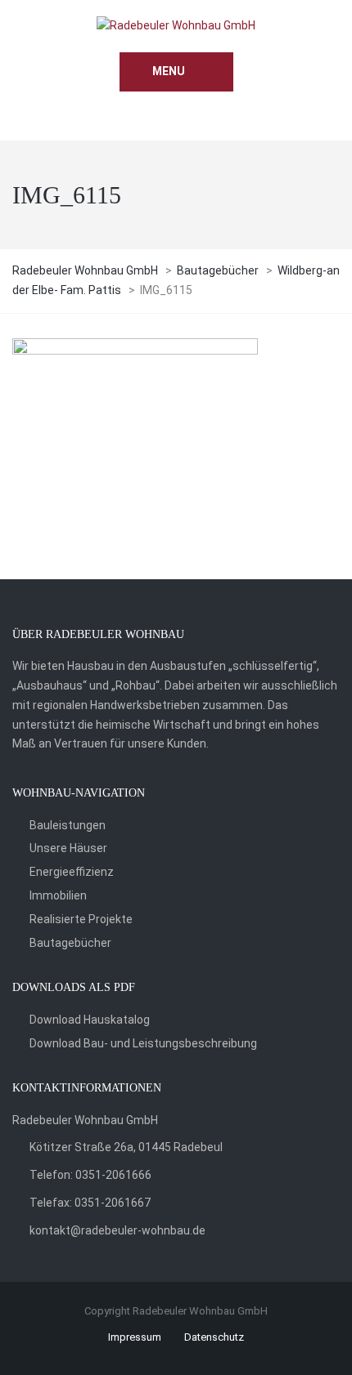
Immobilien (58, 895)
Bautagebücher (70, 942)
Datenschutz (214, 1337)
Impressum (134, 1337)
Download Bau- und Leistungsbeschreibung (143, 1043)
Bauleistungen (67, 825)
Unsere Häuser (68, 848)
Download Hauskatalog (89, 1019)
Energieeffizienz (71, 871)
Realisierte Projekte (81, 919)
